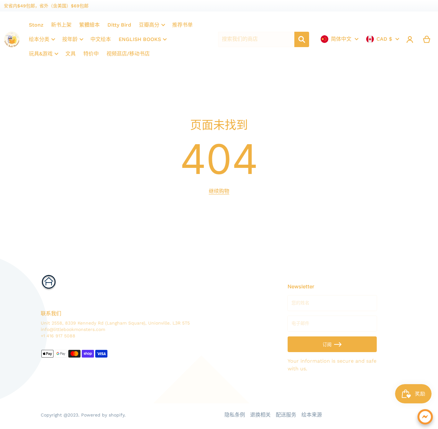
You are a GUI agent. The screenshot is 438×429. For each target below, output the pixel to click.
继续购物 (219, 191)
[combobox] (256, 39)
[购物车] (427, 39)
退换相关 (260, 415)
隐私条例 (234, 415)
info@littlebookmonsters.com (73, 329)
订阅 (327, 344)
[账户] (410, 39)
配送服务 (286, 415)
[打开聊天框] (425, 417)
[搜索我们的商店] (301, 39)
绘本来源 (311, 415)
